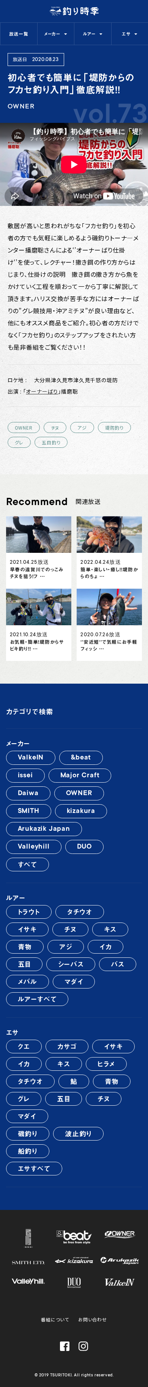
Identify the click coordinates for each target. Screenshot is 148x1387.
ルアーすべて (37, 999)
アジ (82, 427)
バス (117, 964)
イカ (105, 946)
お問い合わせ (92, 1319)
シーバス (70, 964)
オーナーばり (42, 391)
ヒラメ (106, 1064)
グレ (19, 442)
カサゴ (66, 1046)
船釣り (28, 1151)
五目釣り (51, 442)
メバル (27, 981)
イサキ (27, 929)
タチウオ (79, 911)
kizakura (81, 811)
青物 (25, 946)
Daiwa (28, 793)
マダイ (74, 981)
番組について (55, 1319)
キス (110, 929)
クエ (24, 1046)
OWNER (24, 427)
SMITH (28, 811)
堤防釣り (114, 427)
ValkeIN (31, 758)
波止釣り (78, 1133)
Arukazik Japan (44, 829)
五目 (24, 964)
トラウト (29, 911)
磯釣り (28, 1133)
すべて (27, 864)
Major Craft (80, 776)
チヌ (55, 427)
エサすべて (34, 1168)
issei (25, 776)
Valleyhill (34, 847)
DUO (84, 847)
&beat (81, 758)
